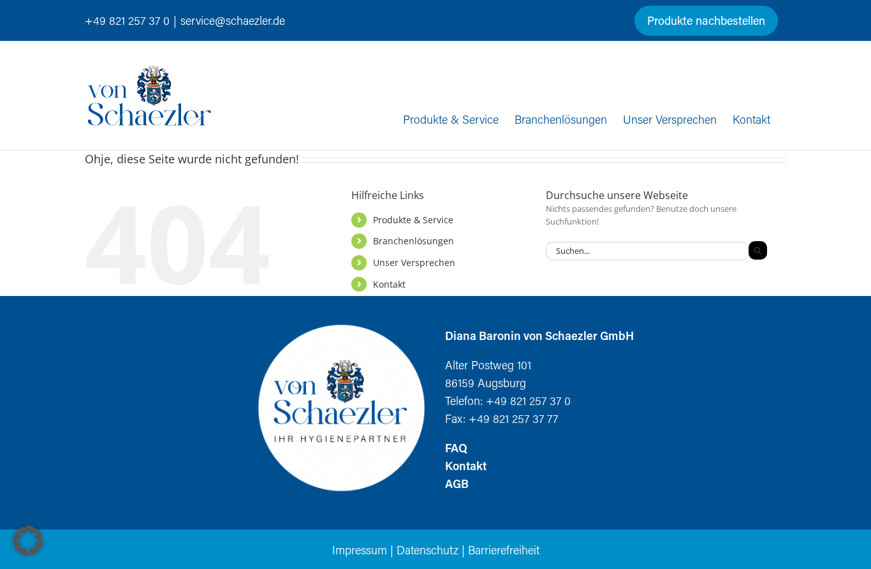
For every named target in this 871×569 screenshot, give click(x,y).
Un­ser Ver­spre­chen (414, 262)
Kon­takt (389, 284)
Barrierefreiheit (503, 550)
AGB (457, 483)
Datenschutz (427, 550)
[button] (28, 541)
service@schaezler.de (232, 20)
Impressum (359, 550)
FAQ (456, 447)
